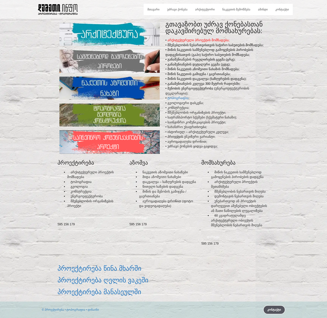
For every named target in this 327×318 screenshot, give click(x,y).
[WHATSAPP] (93, 254)
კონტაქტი (282, 9)
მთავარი (153, 9)
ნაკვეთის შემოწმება (236, 9)
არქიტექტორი (205, 9)
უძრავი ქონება (177, 9)
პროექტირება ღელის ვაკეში (103, 280)
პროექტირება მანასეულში (99, 291)
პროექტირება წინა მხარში (99, 268)
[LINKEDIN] (104, 254)
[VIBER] (83, 254)
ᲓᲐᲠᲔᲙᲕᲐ (69, 217)
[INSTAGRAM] (72, 254)
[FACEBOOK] (62, 254)
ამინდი (263, 9)
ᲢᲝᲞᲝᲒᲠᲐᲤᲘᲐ (177, 98)
